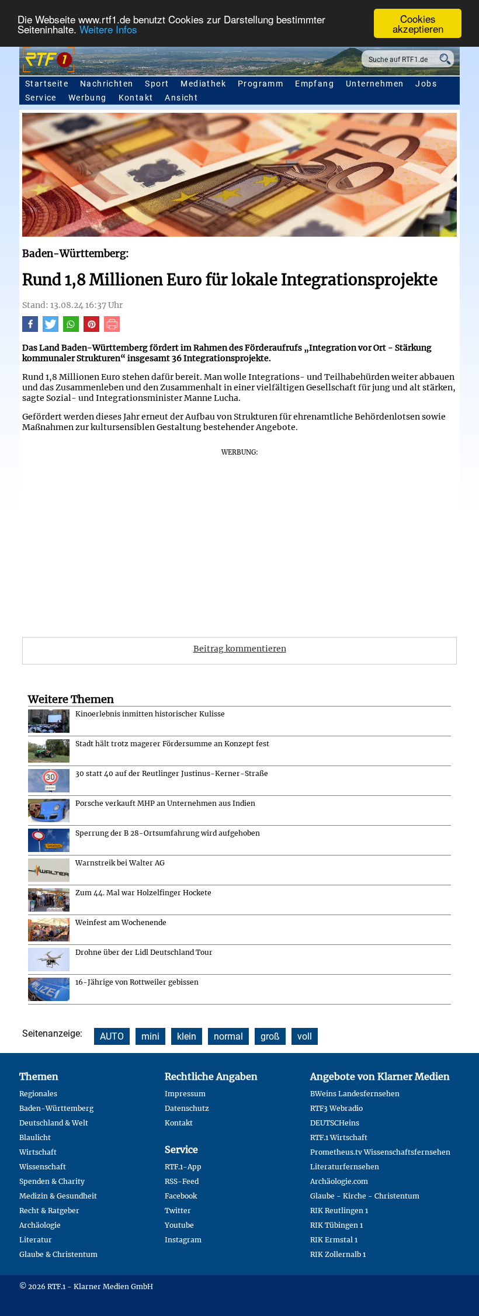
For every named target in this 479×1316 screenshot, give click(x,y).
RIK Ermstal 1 (333, 1239)
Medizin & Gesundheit (58, 1196)
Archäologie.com (339, 1181)
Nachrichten (106, 83)
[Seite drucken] (112, 329)
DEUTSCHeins (334, 1122)
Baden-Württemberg (56, 1108)
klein (186, 1036)
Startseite (46, 83)
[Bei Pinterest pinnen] (91, 329)
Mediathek (203, 83)
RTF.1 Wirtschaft (338, 1137)
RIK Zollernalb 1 (338, 1254)
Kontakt (136, 97)
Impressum (185, 1093)
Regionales (38, 1093)
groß (270, 1036)
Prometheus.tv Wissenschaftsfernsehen (380, 1152)
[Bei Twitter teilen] (50, 329)
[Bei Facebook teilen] (30, 329)
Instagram (183, 1239)
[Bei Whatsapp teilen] (71, 329)
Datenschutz (187, 1108)
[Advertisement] (239, 539)
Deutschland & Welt (53, 1122)
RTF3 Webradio (336, 1108)
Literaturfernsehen (344, 1166)
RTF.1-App (183, 1166)
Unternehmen (375, 83)
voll (304, 1036)
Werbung (87, 97)
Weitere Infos (108, 29)
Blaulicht (35, 1137)
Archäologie (40, 1225)
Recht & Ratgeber (49, 1210)
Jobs (426, 83)
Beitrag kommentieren (239, 648)
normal (228, 1036)
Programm (260, 83)
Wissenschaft (42, 1166)
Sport (157, 83)
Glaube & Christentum (58, 1254)
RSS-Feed (182, 1181)
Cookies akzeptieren (418, 23)
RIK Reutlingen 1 (339, 1210)
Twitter (178, 1210)
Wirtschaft (38, 1152)
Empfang (314, 83)
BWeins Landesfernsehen (355, 1093)
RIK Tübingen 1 (336, 1225)
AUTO (112, 1036)
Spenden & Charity (52, 1181)
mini (150, 1036)
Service (41, 97)
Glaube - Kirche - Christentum (364, 1196)
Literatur (35, 1239)
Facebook (181, 1196)
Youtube (179, 1225)
